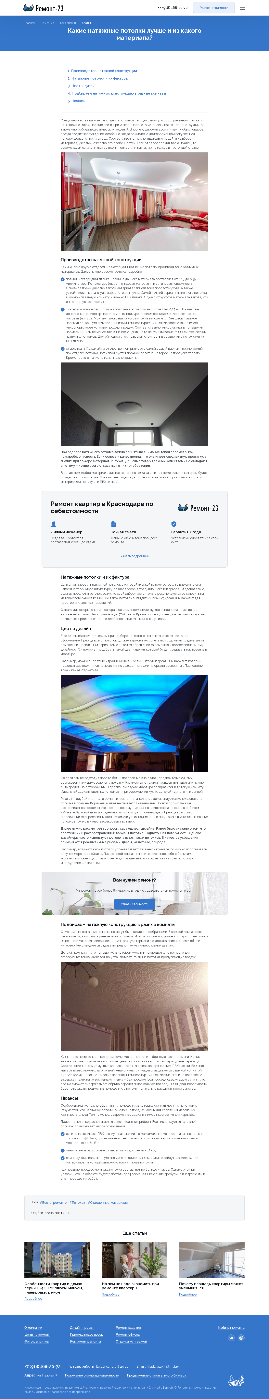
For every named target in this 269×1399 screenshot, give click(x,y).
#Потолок (77, 1203)
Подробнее (33, 1298)
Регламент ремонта (85, 1341)
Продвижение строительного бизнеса (156, 1375)
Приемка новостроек (86, 1334)
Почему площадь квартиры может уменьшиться (211, 1286)
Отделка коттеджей (131, 1341)
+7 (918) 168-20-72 (173, 8)
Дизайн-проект (82, 1328)
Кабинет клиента (231, 1328)
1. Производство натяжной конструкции (102, 71)
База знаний (68, 23)
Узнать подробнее (134, 556)
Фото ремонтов (36, 1341)
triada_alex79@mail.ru (163, 1366)
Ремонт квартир (128, 1328)
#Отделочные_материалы (108, 1203)
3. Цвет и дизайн (82, 86)
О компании (33, 1328)
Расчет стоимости (214, 8)
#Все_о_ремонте (53, 1203)
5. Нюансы (76, 101)
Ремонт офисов (128, 1334)
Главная (29, 23)
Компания (47, 23)
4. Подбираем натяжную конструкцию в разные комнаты (117, 93)
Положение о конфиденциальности (92, 1375)
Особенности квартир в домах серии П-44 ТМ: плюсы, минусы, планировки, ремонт (53, 1288)
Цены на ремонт (37, 1334)
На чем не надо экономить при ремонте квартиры (130, 1286)
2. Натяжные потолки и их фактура (98, 78)
